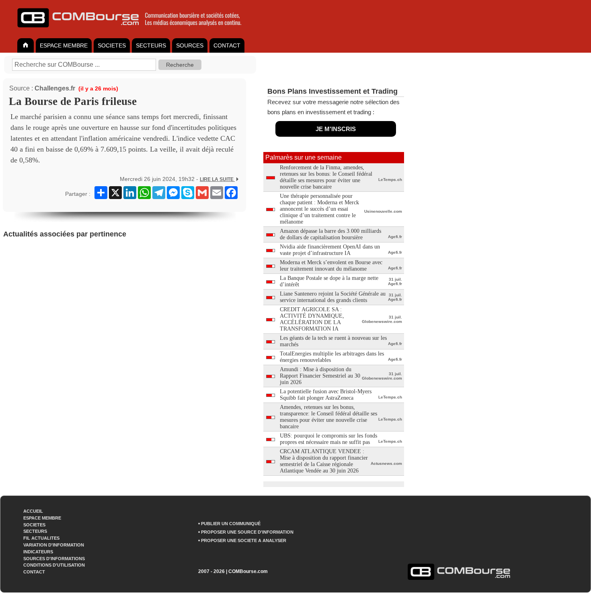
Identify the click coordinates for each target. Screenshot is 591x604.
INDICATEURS (38, 551)
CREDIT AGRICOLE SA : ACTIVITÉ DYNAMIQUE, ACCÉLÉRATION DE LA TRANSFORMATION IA (312, 319)
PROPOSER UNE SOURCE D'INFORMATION (247, 532)
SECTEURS (151, 45)
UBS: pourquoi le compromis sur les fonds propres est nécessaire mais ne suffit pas (328, 439)
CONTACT (226, 45)
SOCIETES (112, 45)
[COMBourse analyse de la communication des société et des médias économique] (134, 30)
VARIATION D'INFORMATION (53, 544)
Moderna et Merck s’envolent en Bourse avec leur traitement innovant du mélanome (331, 265)
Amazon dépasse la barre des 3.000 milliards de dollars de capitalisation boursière (330, 234)
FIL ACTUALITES (41, 538)
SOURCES (189, 45)
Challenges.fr (55, 88)
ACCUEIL (33, 511)
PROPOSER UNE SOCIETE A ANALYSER (243, 540)
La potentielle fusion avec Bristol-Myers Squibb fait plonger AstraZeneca (325, 394)
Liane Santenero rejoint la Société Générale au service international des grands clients (333, 297)
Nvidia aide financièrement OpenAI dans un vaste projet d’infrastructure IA (330, 250)
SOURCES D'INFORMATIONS (54, 558)
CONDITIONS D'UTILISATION (54, 565)
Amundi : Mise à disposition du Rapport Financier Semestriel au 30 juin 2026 (320, 375)
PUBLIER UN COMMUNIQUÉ (231, 523)
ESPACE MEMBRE (64, 45)
